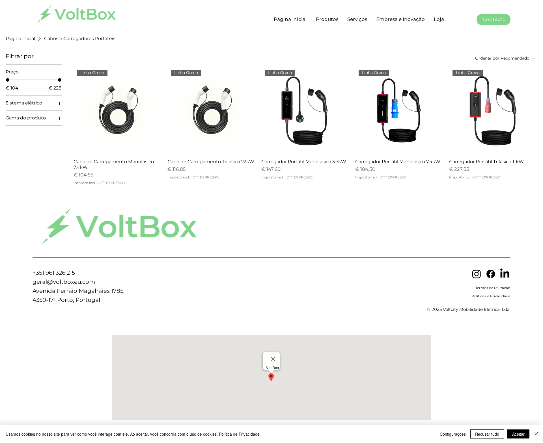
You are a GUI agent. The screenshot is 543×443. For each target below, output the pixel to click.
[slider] (7, 80)
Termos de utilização (492, 288)
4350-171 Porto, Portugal (66, 299)
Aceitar (518, 434)
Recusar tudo (487, 434)
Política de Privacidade (490, 296)
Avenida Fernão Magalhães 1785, (78, 290)
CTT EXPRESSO (112, 183)
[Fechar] (536, 433)
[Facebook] (490, 274)
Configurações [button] (453, 434)
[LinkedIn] (504, 274)
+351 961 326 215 (54, 272)
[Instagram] (476, 274)
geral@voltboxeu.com (64, 281)
